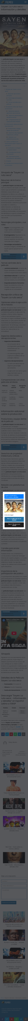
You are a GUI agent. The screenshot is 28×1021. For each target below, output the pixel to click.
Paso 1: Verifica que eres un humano (14, 519)
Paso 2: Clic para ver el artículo (14, 525)
